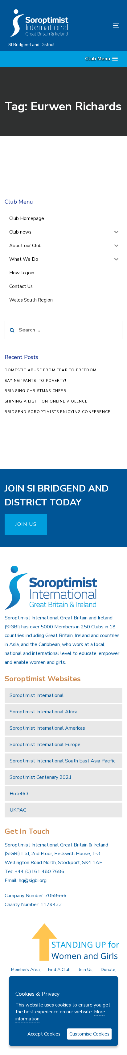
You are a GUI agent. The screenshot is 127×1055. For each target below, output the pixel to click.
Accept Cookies (43, 1034)
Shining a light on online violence (46, 401)
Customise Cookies (89, 1034)
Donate (108, 970)
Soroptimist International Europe (45, 744)
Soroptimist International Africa (43, 711)
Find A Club (59, 970)
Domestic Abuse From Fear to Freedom (50, 370)
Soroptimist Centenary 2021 (41, 777)
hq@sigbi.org (33, 880)
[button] (101, 59)
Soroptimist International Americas (47, 728)
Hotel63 (19, 793)
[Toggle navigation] (100, 25)
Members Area (25, 970)
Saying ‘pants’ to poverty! (35, 380)
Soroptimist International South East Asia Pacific (62, 760)
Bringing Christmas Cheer (35, 390)
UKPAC (18, 810)
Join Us (85, 970)
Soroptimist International (37, 695)
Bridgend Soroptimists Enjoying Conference (57, 411)
